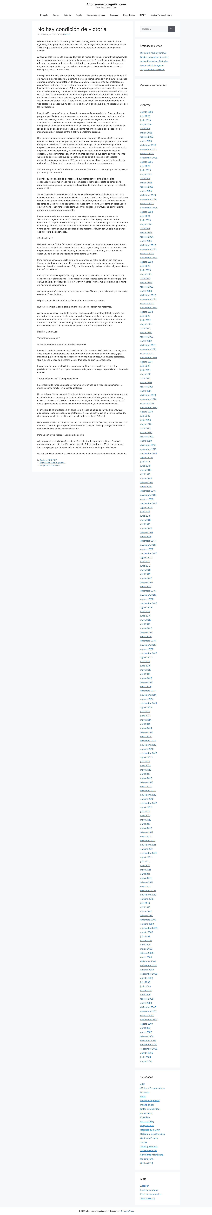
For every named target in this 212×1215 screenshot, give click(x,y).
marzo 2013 (146, 778)
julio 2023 (145, 266)
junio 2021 (145, 370)
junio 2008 (145, 986)
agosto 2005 (146, 1053)
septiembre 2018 (148, 503)
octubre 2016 (146, 599)
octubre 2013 (146, 749)
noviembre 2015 (148, 645)
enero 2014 (146, 736)
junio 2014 (145, 715)
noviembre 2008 (148, 965)
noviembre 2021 (148, 349)
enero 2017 (145, 586)
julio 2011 (144, 861)
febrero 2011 (146, 882)
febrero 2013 (146, 782)
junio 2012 (145, 815)
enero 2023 (146, 291)
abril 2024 (145, 228)
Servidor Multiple (148, 1150)
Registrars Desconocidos (152, 1134)
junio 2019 (145, 466)
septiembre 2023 (148, 257)
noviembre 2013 (148, 745)
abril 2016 (145, 624)
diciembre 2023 (148, 245)
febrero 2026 (146, 137)
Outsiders (145, 1117)
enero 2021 (145, 391)
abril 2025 (145, 178)
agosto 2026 (146, 112)
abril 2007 (145, 1028)
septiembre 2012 (148, 803)
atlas (142, 1084)
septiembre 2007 (148, 1019)
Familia (79, 15)
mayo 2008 (146, 990)
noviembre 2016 (148, 595)
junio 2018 (145, 516)
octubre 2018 (146, 499)
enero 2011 (145, 886)
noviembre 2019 (148, 449)
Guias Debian (129, 15)
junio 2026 (145, 120)
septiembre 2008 (148, 974)
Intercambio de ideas (96, 15)
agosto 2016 (146, 607)
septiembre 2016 (148, 603)
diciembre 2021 (148, 345)
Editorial (67, 15)
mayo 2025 (145, 174)
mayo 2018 (145, 520)
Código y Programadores (152, 1088)
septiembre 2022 (148, 307)
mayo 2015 (145, 670)
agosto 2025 (146, 162)
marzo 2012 (146, 828)
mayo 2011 (145, 870)
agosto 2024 (146, 212)
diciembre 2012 (148, 790)
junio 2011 (145, 865)
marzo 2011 (146, 878)
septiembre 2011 (148, 853)
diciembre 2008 (148, 961)
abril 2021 (145, 378)
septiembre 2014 (148, 703)
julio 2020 (145, 416)
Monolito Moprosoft (149, 1100)
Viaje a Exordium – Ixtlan (152, 69)
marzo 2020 (146, 432)
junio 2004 (145, 1057)
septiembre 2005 (148, 1049)
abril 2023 (145, 278)
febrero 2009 (146, 953)
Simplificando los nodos (50, 465)
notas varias (146, 1113)
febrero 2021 (146, 387)
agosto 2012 (146, 807)
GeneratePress (127, 1211)
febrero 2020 (146, 436)
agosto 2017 (146, 557)
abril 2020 (145, 428)
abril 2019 (145, 474)
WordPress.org (147, 1198)
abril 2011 (145, 874)
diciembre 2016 (148, 591)
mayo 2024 (146, 224)
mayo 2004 (146, 1061)
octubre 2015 (146, 649)
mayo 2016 (145, 620)
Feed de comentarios (150, 1194)
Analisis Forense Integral (161, 15)
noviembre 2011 (148, 845)
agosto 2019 (146, 457)
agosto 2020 (146, 412)
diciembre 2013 (148, 740)
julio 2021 (145, 366)
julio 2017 (145, 561)
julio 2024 (145, 216)
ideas (143, 1096)
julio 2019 (145, 461)
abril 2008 (145, 994)
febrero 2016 (146, 632)
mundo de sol (147, 1105)
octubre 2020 (147, 403)
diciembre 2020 (148, 395)
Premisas (114, 15)
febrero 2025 (146, 187)
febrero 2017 (146, 582)
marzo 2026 (146, 133)
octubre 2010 (146, 899)
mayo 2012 (145, 820)
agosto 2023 (146, 262)
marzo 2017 (146, 578)
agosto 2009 (146, 932)
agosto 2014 (146, 707)
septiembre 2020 (148, 407)
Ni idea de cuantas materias (154, 57)
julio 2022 (145, 316)
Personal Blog (147, 1121)
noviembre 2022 (148, 299)
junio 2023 (145, 270)
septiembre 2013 (148, 753)
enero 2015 (145, 686)
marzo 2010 (146, 911)
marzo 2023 (146, 282)
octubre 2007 (147, 1015)
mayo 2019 (145, 470)
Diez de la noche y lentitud (153, 53)
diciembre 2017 (148, 541)
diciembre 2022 (148, 295)
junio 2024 (145, 220)
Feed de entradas (149, 1190)
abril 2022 (145, 328)
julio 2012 (145, 811)
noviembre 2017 (148, 545)
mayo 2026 (146, 124)
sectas (143, 1142)
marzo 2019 (146, 478)
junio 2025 (145, 170)
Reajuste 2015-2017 (48, 460)
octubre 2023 (147, 253)
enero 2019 (146, 486)
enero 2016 (146, 636)
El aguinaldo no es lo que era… (52, 463)
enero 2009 (146, 957)
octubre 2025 (147, 153)
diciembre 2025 (148, 145)
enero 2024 (146, 241)
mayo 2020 (146, 424)
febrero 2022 (146, 337)
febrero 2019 (146, 482)
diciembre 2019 (148, 445)
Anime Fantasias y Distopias (154, 61)
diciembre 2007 (148, 1007)
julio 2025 (145, 166)
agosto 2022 (146, 312)
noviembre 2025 (148, 149)
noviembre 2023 (148, 249)
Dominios (144, 1092)
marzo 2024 (146, 232)
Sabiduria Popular (149, 1138)
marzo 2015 (146, 678)
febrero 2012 (146, 832)
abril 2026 (145, 128)
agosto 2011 (146, 857)
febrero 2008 (146, 999)
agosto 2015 (146, 657)
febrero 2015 (146, 682)
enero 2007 (146, 1032)
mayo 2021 (145, 374)
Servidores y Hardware (151, 1155)
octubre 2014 (146, 699)
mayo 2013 (145, 770)
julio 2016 (145, 611)
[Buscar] (171, 29)
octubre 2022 (147, 303)
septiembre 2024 (148, 207)
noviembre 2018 (148, 495)
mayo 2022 (145, 324)
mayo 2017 (145, 570)
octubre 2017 (146, 549)
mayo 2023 (146, 274)
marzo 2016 (146, 628)
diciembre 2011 (147, 840)
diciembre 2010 (148, 890)
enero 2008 (146, 1003)
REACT (143, 15)
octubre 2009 (147, 924)
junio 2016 (145, 616)
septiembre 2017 (148, 553)
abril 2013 (145, 774)
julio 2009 (145, 936)
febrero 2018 (146, 532)
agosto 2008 (146, 978)
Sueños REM (146, 1163)
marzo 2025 (146, 182)
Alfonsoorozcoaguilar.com (106, 4)
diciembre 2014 (148, 690)
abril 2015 (145, 674)
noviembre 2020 (148, 399)
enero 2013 (146, 786)
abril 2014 (145, 724)
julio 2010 (145, 903)
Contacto (44, 15)
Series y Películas (149, 1146)
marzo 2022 (146, 332)
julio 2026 (145, 116)
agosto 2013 (146, 757)
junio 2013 (145, 765)
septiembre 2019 (148, 453)
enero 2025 (146, 191)
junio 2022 (145, 320)
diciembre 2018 (148, 491)
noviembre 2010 (148, 895)
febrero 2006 (146, 1036)
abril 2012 (145, 824)
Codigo (56, 15)
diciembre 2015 (148, 641)
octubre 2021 (146, 353)
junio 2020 (145, 420)
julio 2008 (145, 982)
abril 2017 (145, 574)
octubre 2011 (146, 849)
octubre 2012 (146, 799)
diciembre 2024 (148, 195)
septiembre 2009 (148, 928)
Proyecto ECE (147, 1125)
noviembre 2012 (148, 795)
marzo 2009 (146, 949)
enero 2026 (146, 141)
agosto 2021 (146, 362)
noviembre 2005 (148, 1044)
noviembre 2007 (148, 1011)
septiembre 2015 (148, 653)
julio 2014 (145, 711)
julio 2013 (145, 761)
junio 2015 (145, 666)
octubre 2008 (147, 969)
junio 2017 (145, 566)
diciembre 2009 (148, 920)
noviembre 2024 (148, 199)
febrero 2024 (146, 237)
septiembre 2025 (148, 158)
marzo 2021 (146, 382)
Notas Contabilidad (149, 1109)
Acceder (144, 1186)
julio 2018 (145, 511)
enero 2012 (145, 836)
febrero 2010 (146, 915)
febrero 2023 (146, 287)
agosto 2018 (146, 507)
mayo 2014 (145, 720)
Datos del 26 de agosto (152, 65)
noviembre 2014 (148, 695)
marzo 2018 (146, 528)
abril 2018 (145, 524)
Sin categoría (146, 1159)
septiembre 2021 (148, 357)
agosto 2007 (146, 1024)
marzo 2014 (146, 728)
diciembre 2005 (148, 1040)
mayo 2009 (146, 940)
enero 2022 (146, 341)
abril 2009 (145, 944)
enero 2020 (146, 441)
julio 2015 (145, 661)
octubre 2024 (147, 203)
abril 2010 (145, 907)
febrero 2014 (146, 732)
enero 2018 (145, 536)
